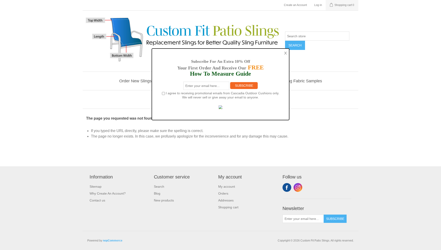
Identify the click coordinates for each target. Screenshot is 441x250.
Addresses (226, 200)
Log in (318, 5)
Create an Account (295, 5)
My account (226, 186)
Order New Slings (135, 81)
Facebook (287, 187)
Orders (223, 193)
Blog (157, 193)
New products (164, 200)
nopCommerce (112, 240)
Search (295, 45)
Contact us (97, 200)
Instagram (298, 187)
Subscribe (335, 219)
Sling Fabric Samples (302, 81)
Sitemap (96, 186)
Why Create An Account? (108, 193)
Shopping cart (228, 207)
